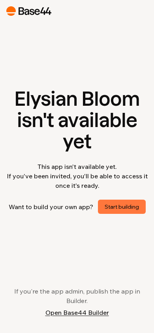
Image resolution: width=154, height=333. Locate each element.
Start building (122, 206)
